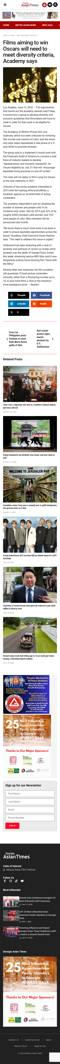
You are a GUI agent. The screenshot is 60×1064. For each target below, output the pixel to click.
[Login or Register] (49, 4)
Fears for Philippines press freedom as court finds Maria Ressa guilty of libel (18, 339)
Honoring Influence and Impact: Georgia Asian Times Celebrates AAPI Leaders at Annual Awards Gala (37, 931)
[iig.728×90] (30, 18)
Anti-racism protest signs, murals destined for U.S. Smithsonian (43, 338)
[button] (5, 4)
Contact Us (13, 1040)
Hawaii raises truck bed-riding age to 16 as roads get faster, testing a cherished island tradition (28, 657)
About (49, 1040)
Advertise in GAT (32, 1040)
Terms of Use (40, 1046)
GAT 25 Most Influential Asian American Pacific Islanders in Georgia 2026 (37, 915)
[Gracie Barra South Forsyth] (26, 713)
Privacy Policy (21, 1046)
